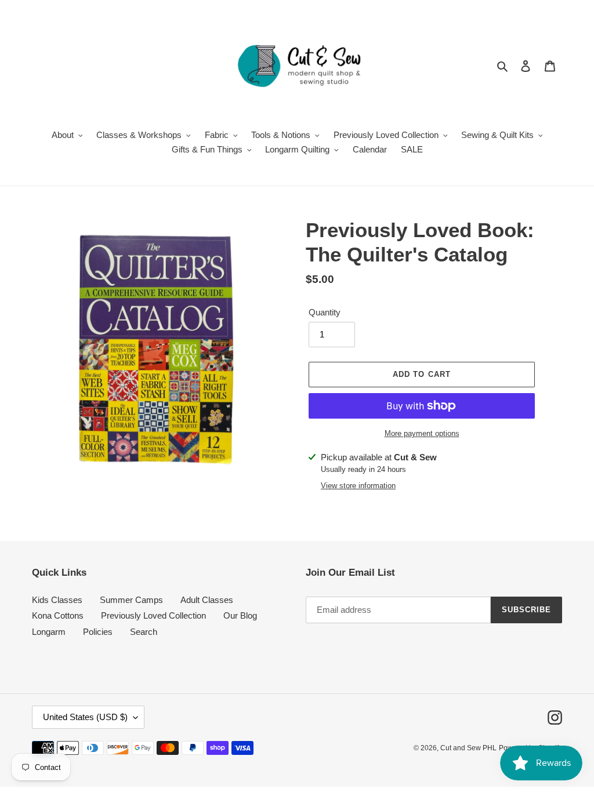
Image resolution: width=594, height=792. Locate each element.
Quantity (325, 312)
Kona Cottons (58, 615)
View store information (358, 485)
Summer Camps (131, 600)
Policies (98, 632)
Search (143, 632)
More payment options (422, 433)
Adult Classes (206, 600)
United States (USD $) (85, 717)
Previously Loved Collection (153, 615)
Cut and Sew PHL (468, 748)
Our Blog (240, 615)
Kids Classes (57, 600)
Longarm (49, 632)
